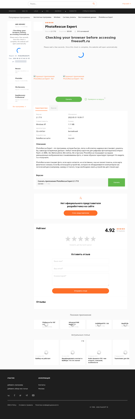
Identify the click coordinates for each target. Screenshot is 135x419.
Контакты (41, 385)
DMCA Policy (11, 405)
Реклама (41, 389)
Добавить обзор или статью (17, 389)
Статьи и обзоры (89, 11)
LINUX (36, 11)
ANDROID (58, 11)
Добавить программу (15, 385)
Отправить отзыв (80, 291)
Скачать (69, 99)
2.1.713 (50, 31)
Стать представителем (80, 213)
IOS (47, 11)
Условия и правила (26, 405)
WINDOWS (12, 11)
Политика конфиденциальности (47, 405)
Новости (72, 11)
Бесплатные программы (42, 17)
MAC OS (25, 11)
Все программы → (19, 107)
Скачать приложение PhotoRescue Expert (58, 181)
